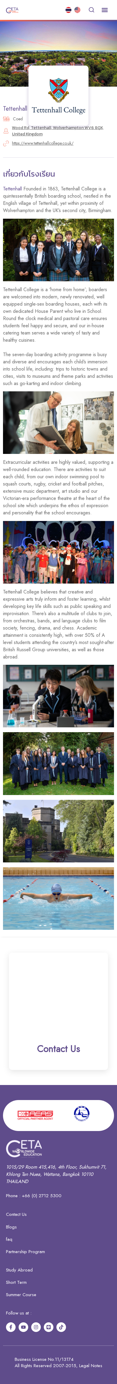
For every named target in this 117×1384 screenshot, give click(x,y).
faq (9, 1239)
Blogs (11, 1227)
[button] (105, 10)
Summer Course (21, 1294)
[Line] (48, 1327)
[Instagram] (36, 1327)
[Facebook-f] (11, 1327)
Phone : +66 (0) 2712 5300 (34, 1195)
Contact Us (16, 1214)
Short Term (16, 1282)
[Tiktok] (61, 1327)
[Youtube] (23, 1327)
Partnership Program (25, 1251)
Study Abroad (19, 1270)
